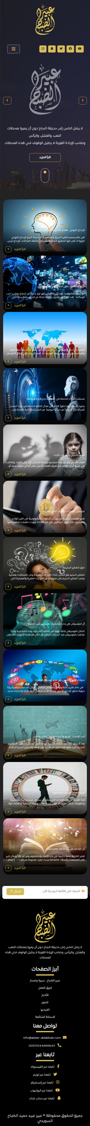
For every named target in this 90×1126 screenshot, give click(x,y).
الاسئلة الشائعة (45, 1017)
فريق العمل (45, 988)
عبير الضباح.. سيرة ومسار (45, 980)
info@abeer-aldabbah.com (42, 1038)
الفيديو (45, 1010)
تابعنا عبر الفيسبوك (43, 1067)
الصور (45, 1002)
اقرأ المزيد (45, 157)
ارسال (17, 891)
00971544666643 (42, 1046)
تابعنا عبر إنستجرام (42, 1083)
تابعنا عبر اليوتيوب (41, 1090)
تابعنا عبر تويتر (42, 1075)
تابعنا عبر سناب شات (42, 1098)
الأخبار (45, 995)
